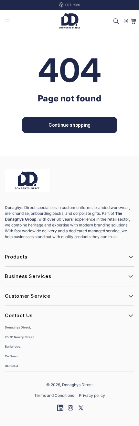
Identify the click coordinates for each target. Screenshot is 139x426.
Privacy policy (92, 395)
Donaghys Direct (77, 384)
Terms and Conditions (54, 395)
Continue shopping (69, 125)
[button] (7, 21)
